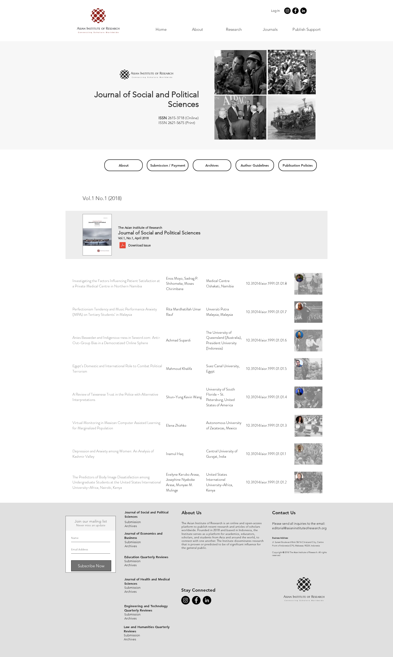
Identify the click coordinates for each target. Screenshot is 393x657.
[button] (270, 29)
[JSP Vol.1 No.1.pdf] (122, 245)
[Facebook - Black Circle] (295, 10)
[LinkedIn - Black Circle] (303, 10)
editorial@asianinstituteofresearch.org (299, 528)
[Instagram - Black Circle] (287, 10)
